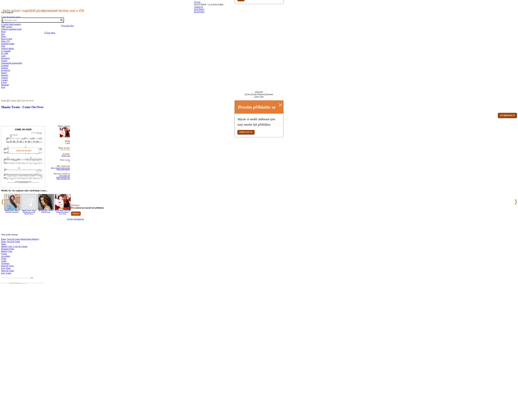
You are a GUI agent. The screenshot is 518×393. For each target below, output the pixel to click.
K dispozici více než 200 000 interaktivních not (34, 10)
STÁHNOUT (507, 115)
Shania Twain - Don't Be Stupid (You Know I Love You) (63, 212)
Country (13, 100)
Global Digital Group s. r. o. (17, 283)
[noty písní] (6, 26)
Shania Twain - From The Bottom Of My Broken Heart (29, 212)
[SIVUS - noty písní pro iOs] (49, 33)
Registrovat (79, 219)
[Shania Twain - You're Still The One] (46, 209)
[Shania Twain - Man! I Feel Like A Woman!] (12, 209)
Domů (3, 100)
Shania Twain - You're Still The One (46, 211)
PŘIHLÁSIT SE (246, 132)
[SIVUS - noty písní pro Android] (67, 26)
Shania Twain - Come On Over (22, 107)
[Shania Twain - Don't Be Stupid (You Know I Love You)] (63, 209)
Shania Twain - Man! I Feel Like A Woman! (12, 211)
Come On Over (26, 100)
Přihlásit (76, 213)
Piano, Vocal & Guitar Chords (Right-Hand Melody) (60, 168)
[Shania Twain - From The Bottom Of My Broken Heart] (29, 209)
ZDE (31, 278)
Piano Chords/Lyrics (63, 179)
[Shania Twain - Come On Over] (65, 137)
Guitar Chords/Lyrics (63, 177)
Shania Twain (65, 156)
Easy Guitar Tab (64, 175)
